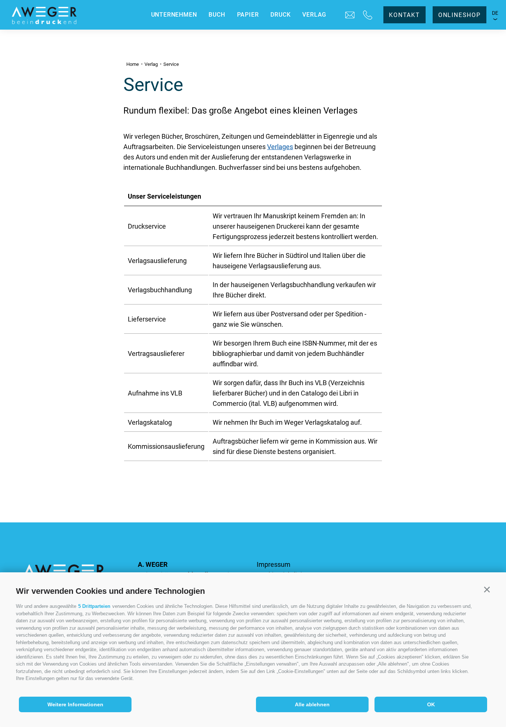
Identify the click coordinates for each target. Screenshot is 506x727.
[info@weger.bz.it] (349, 15)
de (495, 13)
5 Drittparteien (94, 606)
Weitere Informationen (75, 704)
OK (431, 704)
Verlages (280, 147)
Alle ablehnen (312, 704)
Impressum (273, 564)
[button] (486, 589)
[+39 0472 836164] (367, 15)
